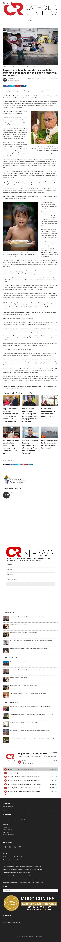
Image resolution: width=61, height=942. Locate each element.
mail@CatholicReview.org (8, 834)
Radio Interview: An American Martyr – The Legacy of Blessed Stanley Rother (28, 693)
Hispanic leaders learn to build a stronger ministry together (23, 632)
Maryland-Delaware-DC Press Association (12, 922)
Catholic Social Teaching (37, 78)
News (47, 78)
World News (55, 78)
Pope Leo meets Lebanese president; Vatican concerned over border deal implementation (30, 706)
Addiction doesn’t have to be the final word (12, 856)
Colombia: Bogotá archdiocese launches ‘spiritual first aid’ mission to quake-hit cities (29, 730)
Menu (31, 20)
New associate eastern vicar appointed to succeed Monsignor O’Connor (27, 616)
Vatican (50, 78)
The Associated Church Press (9, 926)
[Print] (3, 464)
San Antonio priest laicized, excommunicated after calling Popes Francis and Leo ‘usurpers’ (31, 640)
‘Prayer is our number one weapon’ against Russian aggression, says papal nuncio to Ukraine (31, 714)
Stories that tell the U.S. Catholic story (11, 863)
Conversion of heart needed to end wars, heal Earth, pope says (24, 722)
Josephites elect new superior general (18, 624)
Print (5, 464)
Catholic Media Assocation (8, 919)
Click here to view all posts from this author (21, 492)
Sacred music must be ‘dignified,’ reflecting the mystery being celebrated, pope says (29, 648)
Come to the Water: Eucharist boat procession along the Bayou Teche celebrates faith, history (32, 738)
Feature (43, 78)
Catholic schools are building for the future (20, 662)
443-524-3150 (6, 832)
